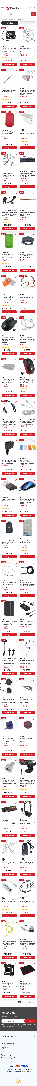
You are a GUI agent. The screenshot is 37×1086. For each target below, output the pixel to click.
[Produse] (2, 8)
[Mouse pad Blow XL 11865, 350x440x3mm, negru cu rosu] (28, 970)
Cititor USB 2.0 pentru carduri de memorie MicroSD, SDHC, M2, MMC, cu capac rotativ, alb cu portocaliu (9, 297)
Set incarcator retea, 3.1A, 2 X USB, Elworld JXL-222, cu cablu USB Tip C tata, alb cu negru (27, 943)
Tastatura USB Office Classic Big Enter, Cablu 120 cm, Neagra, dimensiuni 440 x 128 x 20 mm (27, 175)
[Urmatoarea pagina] (32, 1002)
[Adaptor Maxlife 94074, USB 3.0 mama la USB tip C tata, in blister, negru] (9, 528)
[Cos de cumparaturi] (34, 8)
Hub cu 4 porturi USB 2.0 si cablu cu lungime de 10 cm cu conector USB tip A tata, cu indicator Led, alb (9, 901)
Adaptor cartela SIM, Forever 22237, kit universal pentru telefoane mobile (26, 542)
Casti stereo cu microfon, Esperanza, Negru (27, 822)
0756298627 (7, 1055)
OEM (3, 47)
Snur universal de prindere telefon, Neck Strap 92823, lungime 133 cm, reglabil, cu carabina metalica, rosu (27, 297)
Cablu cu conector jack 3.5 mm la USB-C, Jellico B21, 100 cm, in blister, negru (27, 584)
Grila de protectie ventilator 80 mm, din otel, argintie (8, 862)
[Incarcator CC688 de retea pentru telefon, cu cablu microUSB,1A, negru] (9, 200)
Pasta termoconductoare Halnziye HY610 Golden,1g (27, 214)
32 (29, 1002)
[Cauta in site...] (30, 8)
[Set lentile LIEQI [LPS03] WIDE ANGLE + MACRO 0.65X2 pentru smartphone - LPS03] (28, 687)
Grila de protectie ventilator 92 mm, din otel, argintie (8, 175)
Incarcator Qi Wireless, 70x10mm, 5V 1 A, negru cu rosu (27, 740)
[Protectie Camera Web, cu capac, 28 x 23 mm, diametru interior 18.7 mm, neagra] (28, 241)
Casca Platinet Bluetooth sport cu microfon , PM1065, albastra (27, 662)
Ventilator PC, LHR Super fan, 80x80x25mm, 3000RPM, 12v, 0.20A (9, 50)
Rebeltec (5, 336)
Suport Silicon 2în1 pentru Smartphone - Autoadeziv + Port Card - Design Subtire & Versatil (27, 461)
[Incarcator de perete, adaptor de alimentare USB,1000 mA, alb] (9, 366)
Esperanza (5, 130)
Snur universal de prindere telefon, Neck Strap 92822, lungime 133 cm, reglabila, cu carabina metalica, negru (27, 901)
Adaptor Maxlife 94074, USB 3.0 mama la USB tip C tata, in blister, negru (9, 542)
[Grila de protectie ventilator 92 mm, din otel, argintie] (9, 161)
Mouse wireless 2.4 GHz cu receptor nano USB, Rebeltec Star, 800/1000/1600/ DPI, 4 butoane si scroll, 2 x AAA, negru (9, 339)
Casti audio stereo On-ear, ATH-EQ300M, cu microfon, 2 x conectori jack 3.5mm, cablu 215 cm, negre (8, 701)
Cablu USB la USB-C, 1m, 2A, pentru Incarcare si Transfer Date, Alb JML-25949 (27, 422)
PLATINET (23, 659)
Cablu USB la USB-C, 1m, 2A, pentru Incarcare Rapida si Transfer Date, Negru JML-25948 (9, 422)
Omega (23, 497)
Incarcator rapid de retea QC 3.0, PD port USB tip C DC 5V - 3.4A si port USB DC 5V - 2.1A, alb (27, 133)
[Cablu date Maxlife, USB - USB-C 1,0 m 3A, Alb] (9, 570)
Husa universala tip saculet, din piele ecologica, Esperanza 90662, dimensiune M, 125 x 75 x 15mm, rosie (8, 133)
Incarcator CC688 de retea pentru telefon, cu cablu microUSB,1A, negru (9, 214)
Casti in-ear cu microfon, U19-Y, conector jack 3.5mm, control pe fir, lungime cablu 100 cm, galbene (9, 943)
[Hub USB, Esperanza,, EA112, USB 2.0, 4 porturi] (9, 809)
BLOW (4, 981)
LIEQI (22, 698)
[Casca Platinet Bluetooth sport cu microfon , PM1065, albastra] (28, 648)
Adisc (4, 778)
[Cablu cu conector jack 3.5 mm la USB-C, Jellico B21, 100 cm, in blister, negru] (28, 570)
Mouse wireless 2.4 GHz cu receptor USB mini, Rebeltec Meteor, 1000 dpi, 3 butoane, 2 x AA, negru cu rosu (27, 381)
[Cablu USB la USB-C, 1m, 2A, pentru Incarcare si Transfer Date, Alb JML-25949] (28, 408)
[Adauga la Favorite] (15, 29)
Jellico (22, 581)
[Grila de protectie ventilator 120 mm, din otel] (28, 36)
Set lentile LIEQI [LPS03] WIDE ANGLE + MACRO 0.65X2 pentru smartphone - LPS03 (27, 701)
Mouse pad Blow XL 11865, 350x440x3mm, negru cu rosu (26, 985)
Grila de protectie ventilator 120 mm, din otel (27, 50)
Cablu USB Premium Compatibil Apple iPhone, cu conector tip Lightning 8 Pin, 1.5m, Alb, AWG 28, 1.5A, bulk (27, 339)
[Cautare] (33, 14)
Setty (3, 458)
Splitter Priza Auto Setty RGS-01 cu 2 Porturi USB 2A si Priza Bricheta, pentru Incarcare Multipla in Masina (9, 461)
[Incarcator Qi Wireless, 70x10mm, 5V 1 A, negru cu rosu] (28, 726)
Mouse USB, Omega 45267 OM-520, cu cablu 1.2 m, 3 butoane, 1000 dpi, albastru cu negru (27, 500)
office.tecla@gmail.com (10, 1058)
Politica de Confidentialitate (17, 1026)
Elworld (23, 940)
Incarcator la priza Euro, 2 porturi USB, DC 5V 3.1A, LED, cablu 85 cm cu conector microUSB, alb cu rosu (27, 91)
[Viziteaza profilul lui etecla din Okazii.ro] (18, 1081)
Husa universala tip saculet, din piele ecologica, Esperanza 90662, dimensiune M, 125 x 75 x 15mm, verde (8, 256)
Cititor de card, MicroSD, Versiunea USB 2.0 (9, 499)
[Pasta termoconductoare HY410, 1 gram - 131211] (9, 77)
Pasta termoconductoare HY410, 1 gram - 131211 (9, 91)
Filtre (10, 23)
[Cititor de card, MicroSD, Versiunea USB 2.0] (9, 486)
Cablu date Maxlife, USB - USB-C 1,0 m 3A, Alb (9, 583)
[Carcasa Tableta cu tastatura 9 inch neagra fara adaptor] (9, 726)
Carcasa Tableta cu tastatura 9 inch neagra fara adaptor (8, 740)
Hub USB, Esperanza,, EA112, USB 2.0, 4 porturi (9, 822)
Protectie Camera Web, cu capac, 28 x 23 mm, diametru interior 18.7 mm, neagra (27, 256)
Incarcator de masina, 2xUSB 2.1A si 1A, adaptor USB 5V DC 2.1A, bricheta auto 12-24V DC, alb (9, 781)
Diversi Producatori (27, 172)
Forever (23, 539)
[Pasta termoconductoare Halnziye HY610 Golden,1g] (28, 200)
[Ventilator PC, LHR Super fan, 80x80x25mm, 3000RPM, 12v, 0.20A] (9, 36)
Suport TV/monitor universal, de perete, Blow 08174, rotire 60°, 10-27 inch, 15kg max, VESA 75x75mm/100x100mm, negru (9, 985)
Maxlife (4, 539)
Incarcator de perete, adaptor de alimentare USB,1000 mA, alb (8, 381)
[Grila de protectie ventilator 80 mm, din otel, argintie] (9, 848)
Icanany (23, 458)
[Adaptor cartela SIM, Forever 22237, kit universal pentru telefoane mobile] (28, 528)
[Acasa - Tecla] (12, 8)
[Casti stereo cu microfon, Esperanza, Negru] (28, 809)
